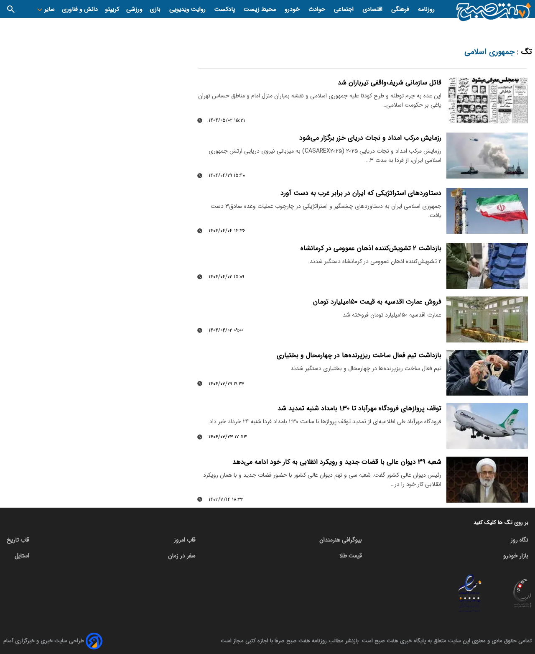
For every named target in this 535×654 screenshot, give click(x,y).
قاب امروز (185, 539)
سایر (49, 9)
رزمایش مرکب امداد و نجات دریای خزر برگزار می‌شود (370, 138)
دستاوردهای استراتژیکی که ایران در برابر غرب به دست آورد (360, 193)
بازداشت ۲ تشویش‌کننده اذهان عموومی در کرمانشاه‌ (371, 248)
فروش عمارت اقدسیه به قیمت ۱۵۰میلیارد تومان (377, 301)
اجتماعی (344, 9)
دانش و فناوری (80, 9)
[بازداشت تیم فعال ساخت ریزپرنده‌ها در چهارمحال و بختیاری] (487, 373)
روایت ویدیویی (188, 9)
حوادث (317, 9)
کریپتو (112, 9)
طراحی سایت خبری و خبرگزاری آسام (43, 640)
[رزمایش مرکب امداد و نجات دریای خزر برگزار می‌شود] (487, 156)
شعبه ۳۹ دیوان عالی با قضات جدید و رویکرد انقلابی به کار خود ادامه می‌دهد (336, 462)
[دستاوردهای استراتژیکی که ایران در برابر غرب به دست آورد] (487, 211)
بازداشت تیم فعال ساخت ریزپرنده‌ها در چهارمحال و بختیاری (359, 355)
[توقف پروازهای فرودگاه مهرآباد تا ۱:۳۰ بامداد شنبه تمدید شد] (487, 426)
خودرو (293, 9)
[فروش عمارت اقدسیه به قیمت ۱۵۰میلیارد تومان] (487, 319)
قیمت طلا (350, 555)
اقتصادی (373, 9)
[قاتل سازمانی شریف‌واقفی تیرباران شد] (487, 100)
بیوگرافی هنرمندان (340, 539)
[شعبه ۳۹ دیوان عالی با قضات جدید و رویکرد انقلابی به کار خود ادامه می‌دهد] (487, 480)
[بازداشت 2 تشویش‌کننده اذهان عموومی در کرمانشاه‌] (487, 266)
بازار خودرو (515, 555)
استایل (22, 555)
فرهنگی (401, 9)
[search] (10, 9)
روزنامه (426, 9)
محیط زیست (261, 9)
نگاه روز (519, 539)
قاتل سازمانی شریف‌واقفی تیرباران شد (389, 82)
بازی (156, 9)
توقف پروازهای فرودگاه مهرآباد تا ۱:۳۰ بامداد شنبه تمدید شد (359, 408)
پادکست (225, 9)
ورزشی (134, 9)
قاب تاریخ (18, 539)
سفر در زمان (182, 555)
